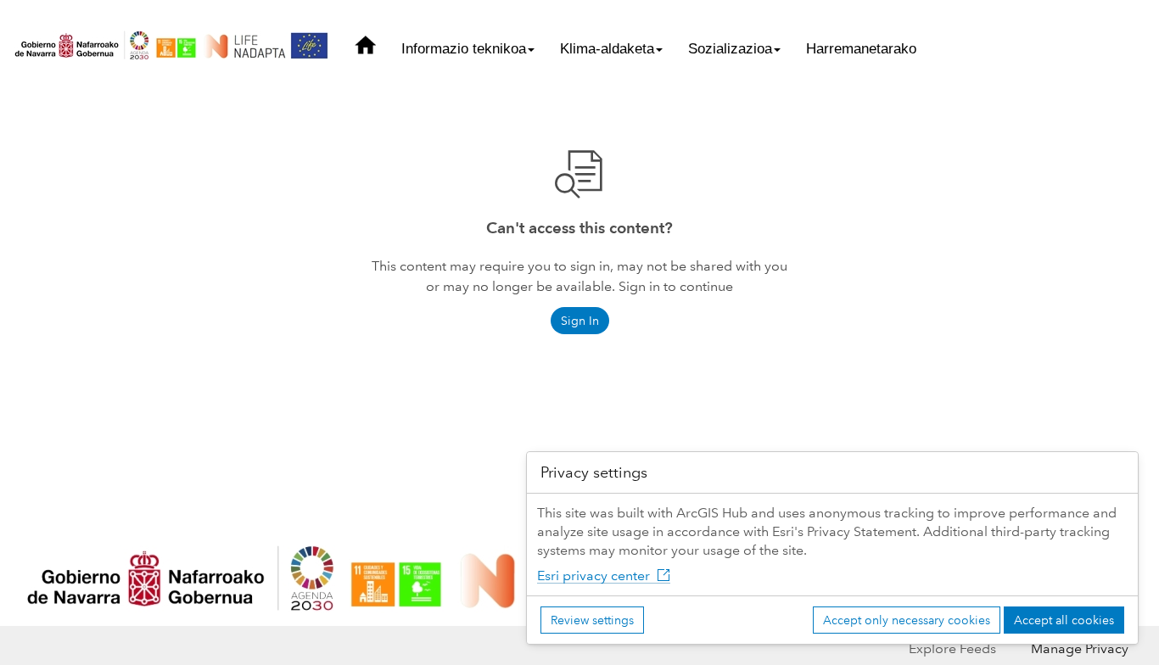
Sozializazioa (730, 49)
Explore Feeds (952, 648)
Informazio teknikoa (463, 49)
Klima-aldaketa (607, 49)
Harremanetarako (861, 49)
